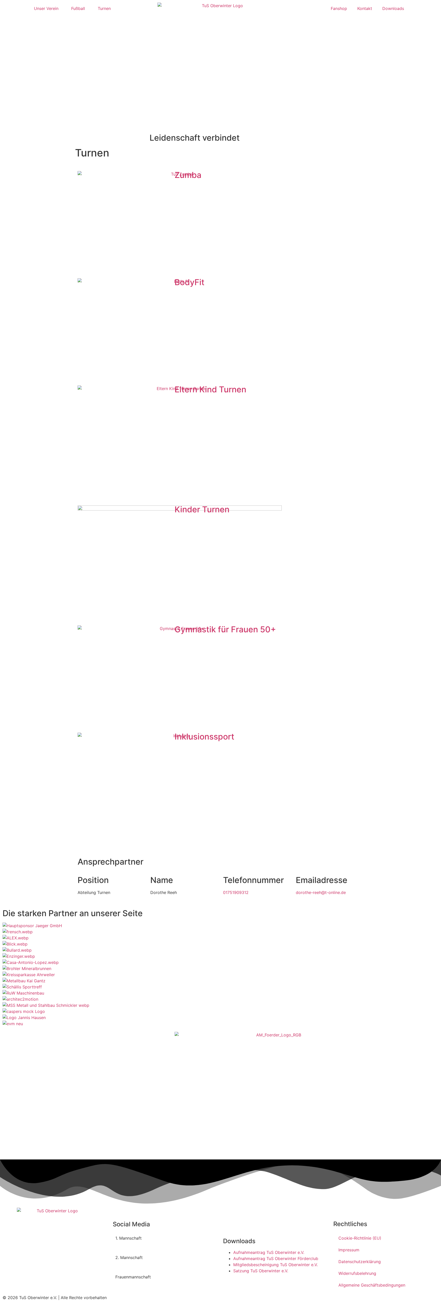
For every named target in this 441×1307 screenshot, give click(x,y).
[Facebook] (174, 1241)
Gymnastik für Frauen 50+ (225, 629)
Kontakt (364, 8)
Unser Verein (46, 8)
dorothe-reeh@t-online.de (321, 892)
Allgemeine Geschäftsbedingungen (371, 1285)
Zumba (188, 175)
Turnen (104, 8)
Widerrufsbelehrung (357, 1273)
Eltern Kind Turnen (210, 389)
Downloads (393, 8)
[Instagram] (188, 1241)
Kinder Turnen (202, 509)
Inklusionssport (204, 737)
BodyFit (189, 282)
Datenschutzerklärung (359, 1261)
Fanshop (339, 8)
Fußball (78, 8)
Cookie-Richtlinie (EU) (359, 1238)
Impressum (348, 1249)
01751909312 (236, 892)
